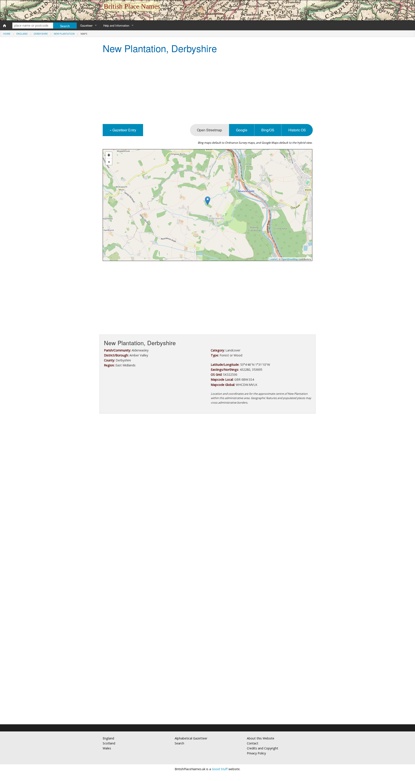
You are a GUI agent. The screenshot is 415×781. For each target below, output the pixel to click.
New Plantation (64, 33)
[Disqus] (207, 546)
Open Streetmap (209, 129)
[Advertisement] (207, 89)
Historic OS (297, 129)
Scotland (109, 743)
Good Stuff (220, 769)
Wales (107, 748)
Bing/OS (267, 129)
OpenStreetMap (289, 259)
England (22, 33)
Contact (252, 743)
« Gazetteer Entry (123, 129)
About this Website (260, 738)
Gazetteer (86, 25)
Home (6, 33)
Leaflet (273, 259)
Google (241, 129)
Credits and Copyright (262, 748)
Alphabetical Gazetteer (191, 738)
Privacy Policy (256, 753)
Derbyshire (41, 33)
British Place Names (132, 6)
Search (179, 743)
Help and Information (116, 25)
